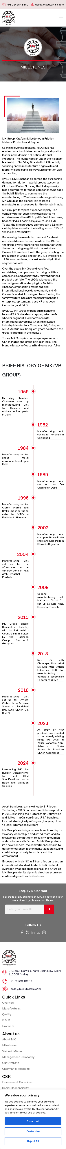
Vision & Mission (12, 1051)
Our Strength (10, 1063)
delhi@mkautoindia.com (49, 4)
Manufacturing (11, 1008)
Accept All (33, 1121)
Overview (8, 1003)
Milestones (9, 1045)
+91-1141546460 (17, 4)
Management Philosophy (18, 1057)
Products (8, 1026)
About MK (9, 1039)
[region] (33, 1119)
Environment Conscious (17, 1082)
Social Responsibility (15, 1088)
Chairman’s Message (16, 1069)
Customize (33, 1131)
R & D (6, 1020)
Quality (6, 1014)
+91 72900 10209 (20, 981)
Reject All (33, 1141)
